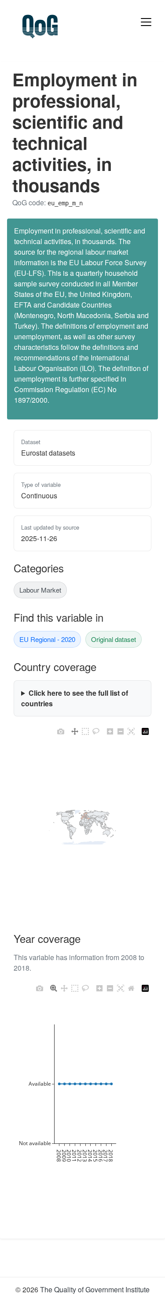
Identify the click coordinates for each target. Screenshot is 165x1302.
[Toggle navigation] (146, 22)
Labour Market (40, 589)
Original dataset (113, 639)
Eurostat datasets (48, 453)
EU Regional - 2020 (47, 639)
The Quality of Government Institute (95, 1289)
